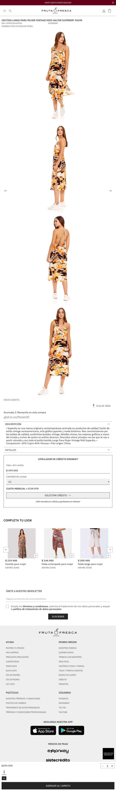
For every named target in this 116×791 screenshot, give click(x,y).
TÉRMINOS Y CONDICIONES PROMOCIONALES (26, 712)
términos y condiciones (35, 606)
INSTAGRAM (64, 703)
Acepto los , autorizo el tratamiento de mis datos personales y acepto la (60, 607)
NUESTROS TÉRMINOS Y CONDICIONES (23, 699)
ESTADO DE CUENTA (67, 675)
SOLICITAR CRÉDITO (56, 495)
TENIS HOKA (11, 666)
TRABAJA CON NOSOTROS (70, 657)
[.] (104, 11)
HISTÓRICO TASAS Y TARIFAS (71, 666)
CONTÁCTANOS (12, 662)
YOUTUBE (63, 712)
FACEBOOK (63, 699)
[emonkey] (58, 751)
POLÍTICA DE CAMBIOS (16, 703)
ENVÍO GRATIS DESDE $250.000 (58, 3)
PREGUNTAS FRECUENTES (17, 657)
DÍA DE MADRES (13, 675)
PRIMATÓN (63, 684)
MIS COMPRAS (12, 653)
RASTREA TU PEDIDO (15, 648)
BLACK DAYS (11, 671)
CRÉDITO (63, 680)
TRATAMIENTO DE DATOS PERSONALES (23, 708)
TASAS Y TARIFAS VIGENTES (71, 671)
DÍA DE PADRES (12, 680)
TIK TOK (62, 708)
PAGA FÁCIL (64, 662)
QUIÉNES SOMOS (66, 653)
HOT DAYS (10, 684)
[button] (4, 772)
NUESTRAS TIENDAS (67, 648)
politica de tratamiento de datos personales (37, 608)
